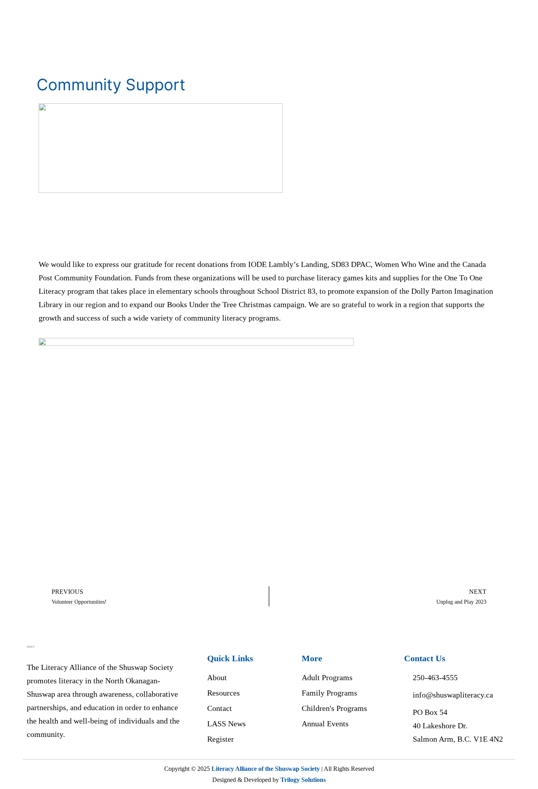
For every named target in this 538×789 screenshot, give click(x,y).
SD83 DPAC (351, 264)
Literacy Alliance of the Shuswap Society (265, 768)
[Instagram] (329, 748)
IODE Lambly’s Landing (287, 264)
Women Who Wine (405, 264)
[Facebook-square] (310, 748)
